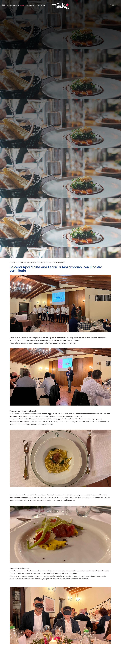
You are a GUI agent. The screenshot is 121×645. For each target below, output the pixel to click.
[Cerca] (118, 5)
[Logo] (60, 5)
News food (13, 262)
